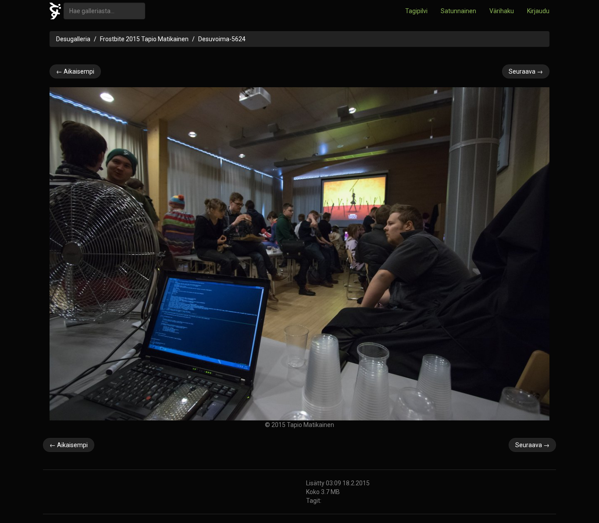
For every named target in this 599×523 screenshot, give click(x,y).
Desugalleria (73, 39)
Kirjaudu (538, 10)
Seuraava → (526, 71)
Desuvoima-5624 (222, 39)
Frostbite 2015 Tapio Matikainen (144, 39)
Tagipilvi (416, 10)
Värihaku (501, 10)
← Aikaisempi (75, 71)
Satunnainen (458, 10)
